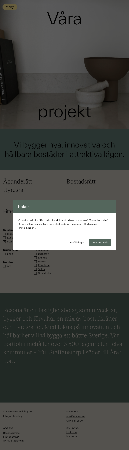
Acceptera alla (100, 242)
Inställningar (77, 242)
